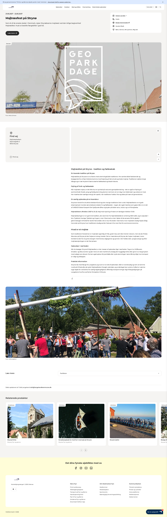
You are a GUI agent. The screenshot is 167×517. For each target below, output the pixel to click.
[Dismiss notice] (162, 2)
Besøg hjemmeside (122, 22)
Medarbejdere (104, 489)
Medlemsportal (134, 494)
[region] (116, 144)
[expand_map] (158, 131)
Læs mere (11, 33)
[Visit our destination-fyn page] (91, 468)
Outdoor (67, 7)
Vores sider (149, 7)
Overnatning (86, 7)
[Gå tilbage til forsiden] (11, 7)
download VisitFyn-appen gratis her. (59, 2)
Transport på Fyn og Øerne (78, 492)
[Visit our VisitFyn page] (75, 468)
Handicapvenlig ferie (76, 494)
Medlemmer (104, 487)
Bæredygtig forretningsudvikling (110, 494)
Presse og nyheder (135, 489)
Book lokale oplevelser (99, 7)
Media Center (133, 497)
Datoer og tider (120, 15)
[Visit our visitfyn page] (80, 468)
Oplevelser (59, 7)
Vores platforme (134, 492)
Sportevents (103, 492)
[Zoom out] (158, 159)
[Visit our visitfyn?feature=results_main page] (86, 468)
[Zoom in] (158, 154)
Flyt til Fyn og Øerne (76, 497)
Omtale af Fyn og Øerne (77, 499)
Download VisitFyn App (77, 502)
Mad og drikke (76, 7)
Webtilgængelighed (76, 489)
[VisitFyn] (16, 479)
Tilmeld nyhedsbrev (135, 487)
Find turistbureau (75, 487)
